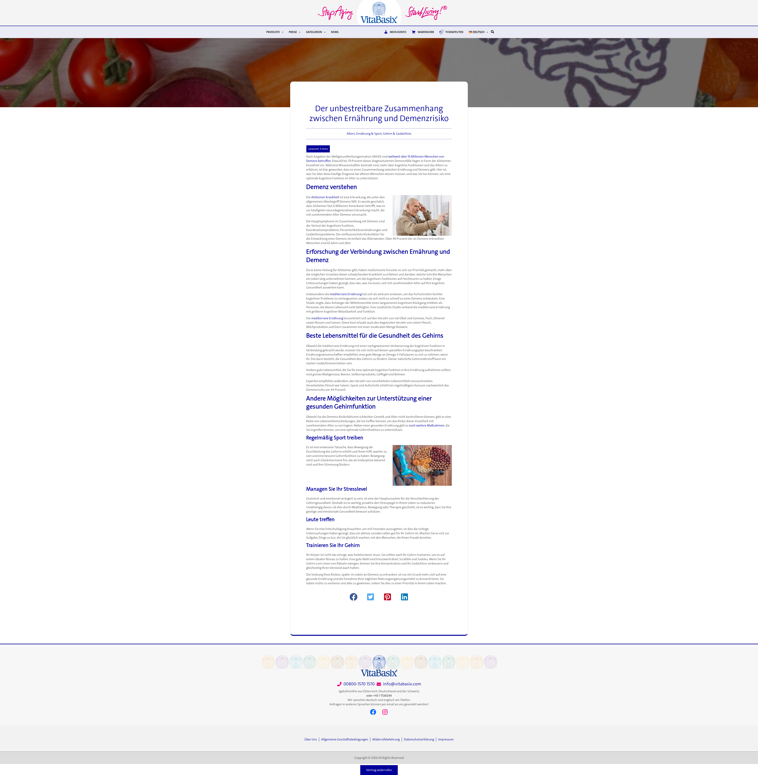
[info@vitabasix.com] (399, 684)
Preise (293, 32)
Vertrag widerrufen (379, 770)
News (335, 32)
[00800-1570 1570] (356, 684)
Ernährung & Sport (369, 134)
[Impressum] (446, 739)
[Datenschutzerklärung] (420, 739)
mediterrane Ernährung (346, 294)
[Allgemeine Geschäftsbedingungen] (345, 739)
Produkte (273, 32)
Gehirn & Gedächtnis (397, 134)
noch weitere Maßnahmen (426, 425)
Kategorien (314, 32)
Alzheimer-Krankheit (325, 197)
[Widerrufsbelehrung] (387, 739)
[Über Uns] (311, 739)
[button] (281, 32)
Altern (351, 134)
